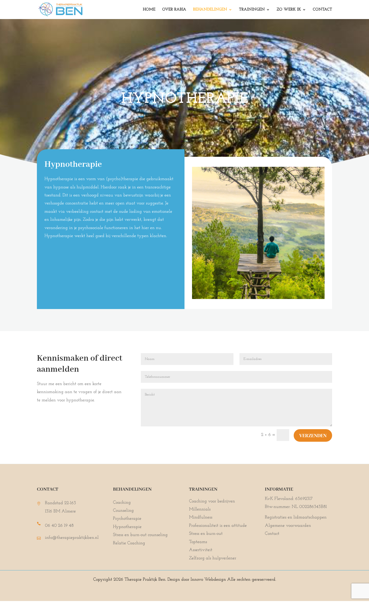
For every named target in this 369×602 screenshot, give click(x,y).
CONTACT (322, 10)
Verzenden (313, 435)
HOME (149, 10)
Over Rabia (174, 10)
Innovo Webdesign (209, 579)
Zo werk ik (289, 10)
